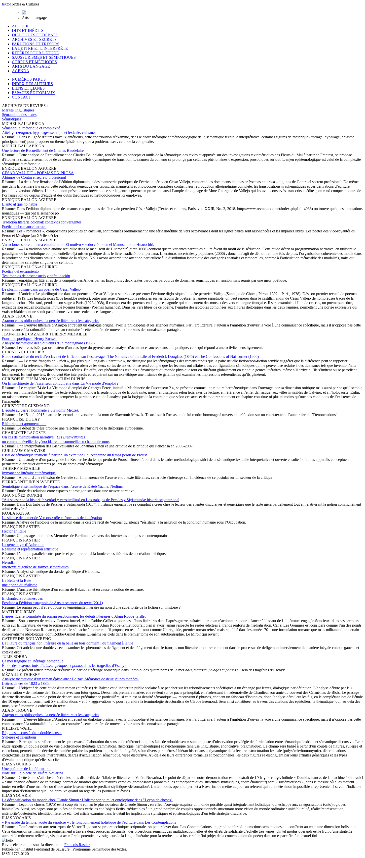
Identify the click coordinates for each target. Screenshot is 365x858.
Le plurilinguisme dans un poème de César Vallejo (41, 289)
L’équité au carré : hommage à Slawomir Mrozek (40, 410)
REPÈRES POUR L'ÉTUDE (35, 53)
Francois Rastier (77, 845)
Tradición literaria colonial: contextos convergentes (41, 224)
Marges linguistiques (18, 110)
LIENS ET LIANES (28, 88)
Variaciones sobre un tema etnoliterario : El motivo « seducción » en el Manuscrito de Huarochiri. (78, 244)
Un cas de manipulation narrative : (56, 439)
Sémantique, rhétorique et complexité (49, 130)
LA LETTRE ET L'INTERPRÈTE (40, 48)
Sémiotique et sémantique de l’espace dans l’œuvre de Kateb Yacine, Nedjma (62, 486)
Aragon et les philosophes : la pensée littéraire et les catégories (50, 321)
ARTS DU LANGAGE (31, 66)
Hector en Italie (14, 531)
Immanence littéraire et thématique (29, 473)
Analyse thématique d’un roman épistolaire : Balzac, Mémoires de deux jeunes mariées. (70, 681)
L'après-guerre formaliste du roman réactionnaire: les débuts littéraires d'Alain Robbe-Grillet (74, 616)
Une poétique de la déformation (32, 770)
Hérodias (35, 564)
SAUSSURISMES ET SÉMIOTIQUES (44, 57)
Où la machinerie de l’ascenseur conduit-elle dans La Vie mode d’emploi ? (60, 383)
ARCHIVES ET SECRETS (34, 39)
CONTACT (21, 97)
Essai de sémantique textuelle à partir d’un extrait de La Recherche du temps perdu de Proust (74, 455)
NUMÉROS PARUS (29, 79)
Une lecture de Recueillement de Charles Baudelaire (43, 150)
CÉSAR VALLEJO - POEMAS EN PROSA (38, 175)
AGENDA (20, 71)
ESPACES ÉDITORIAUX (33, 93)
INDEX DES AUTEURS (32, 84)
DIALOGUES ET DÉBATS (35, 35)
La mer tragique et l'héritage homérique (64, 663)
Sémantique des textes (19, 114)
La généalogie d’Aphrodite (30, 546)
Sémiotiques (11, 119)
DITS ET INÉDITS (27, 30)
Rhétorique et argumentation (24, 424)
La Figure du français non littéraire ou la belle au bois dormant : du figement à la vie (67, 643)
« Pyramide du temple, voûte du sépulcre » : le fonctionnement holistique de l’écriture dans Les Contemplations (89, 822)
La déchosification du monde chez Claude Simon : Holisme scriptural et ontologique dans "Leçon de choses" (87, 800)
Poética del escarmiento (36, 273)
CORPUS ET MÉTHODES (34, 62)
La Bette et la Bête (19, 582)
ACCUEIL (21, 26)
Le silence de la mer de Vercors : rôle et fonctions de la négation (52, 518)
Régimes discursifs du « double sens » (32, 735)
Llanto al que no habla (19, 204)
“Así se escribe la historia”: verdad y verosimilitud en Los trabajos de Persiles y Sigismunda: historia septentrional (90, 500)
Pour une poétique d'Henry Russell (48, 340)
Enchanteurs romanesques (52, 600)
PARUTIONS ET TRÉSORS (35, 44)
